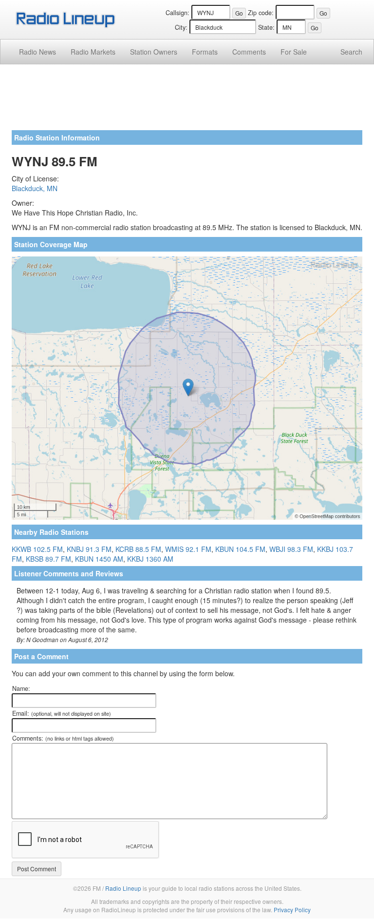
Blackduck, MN (34, 188)
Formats (205, 52)
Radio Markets (93, 52)
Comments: (63, 738)
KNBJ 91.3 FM (89, 549)
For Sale (293, 52)
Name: (21, 688)
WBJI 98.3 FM (291, 549)
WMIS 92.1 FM (188, 549)
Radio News (37, 52)
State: (266, 27)
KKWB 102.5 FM (37, 549)
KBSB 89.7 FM (48, 559)
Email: (61, 713)
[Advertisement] (187, 101)
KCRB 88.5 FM (138, 549)
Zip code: (261, 12)
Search (351, 52)
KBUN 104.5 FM (240, 549)
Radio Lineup (123, 888)
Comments (249, 52)
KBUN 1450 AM (99, 559)
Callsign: (177, 12)
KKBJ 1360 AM (150, 559)
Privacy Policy (292, 909)
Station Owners (153, 52)
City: (181, 27)
